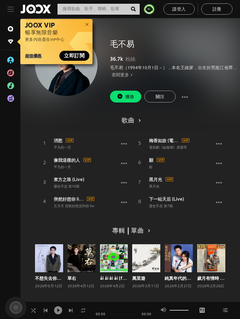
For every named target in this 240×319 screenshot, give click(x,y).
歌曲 (128, 120)
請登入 (179, 9)
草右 (72, 278)
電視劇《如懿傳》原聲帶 (168, 148)
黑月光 (155, 179)
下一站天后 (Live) (166, 199)
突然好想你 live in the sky (69, 199)
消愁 (58, 140)
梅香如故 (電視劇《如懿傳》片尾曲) (164, 140)
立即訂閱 (74, 55)
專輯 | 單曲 (128, 231)
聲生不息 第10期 (66, 186)
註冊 (217, 9)
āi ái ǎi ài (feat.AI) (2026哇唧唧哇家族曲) (114, 278)
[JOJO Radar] (149, 9)
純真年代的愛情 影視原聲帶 (179, 278)
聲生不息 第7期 (161, 206)
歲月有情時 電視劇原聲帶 (211, 278)
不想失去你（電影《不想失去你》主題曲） (49, 278)
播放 (129, 97)
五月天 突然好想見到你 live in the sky (83, 206)
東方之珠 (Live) (69, 179)
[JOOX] (35, 9)
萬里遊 (138, 278)
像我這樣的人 (67, 160)
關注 (160, 97)
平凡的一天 (62, 148)
